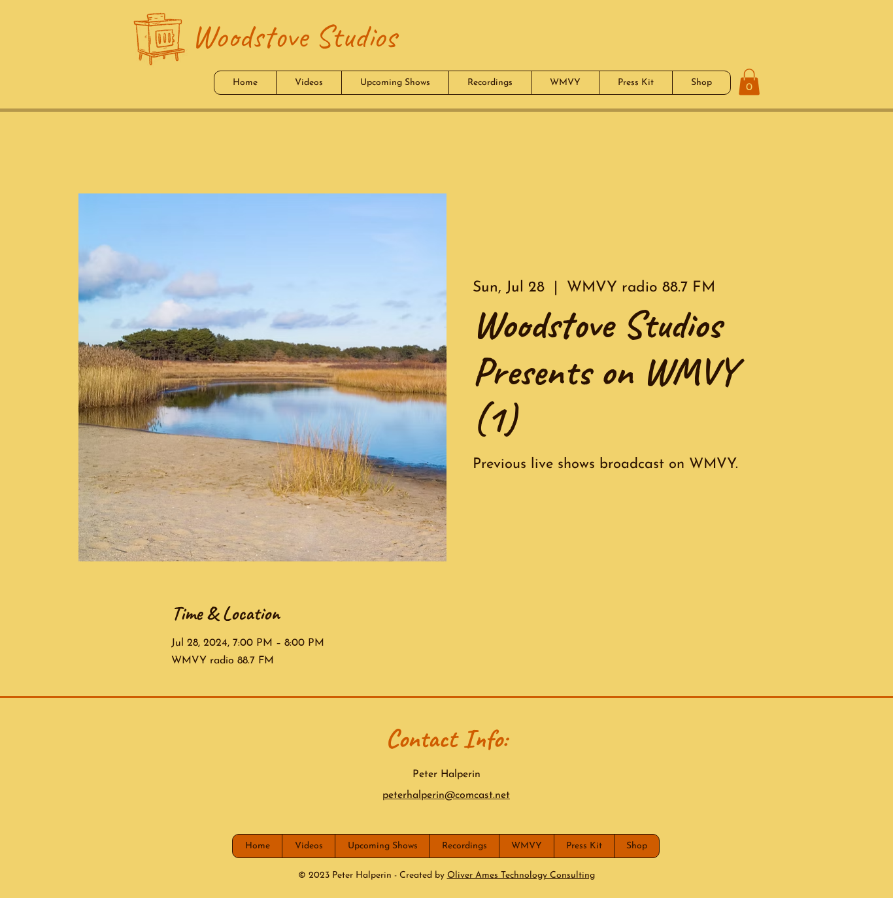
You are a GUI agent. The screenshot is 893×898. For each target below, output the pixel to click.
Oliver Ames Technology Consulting (521, 875)
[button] (749, 82)
